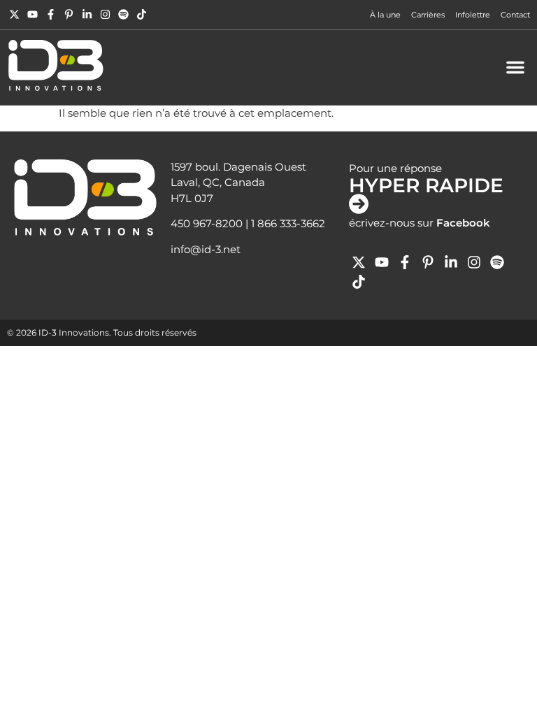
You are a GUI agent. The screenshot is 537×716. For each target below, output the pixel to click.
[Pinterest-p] (69, 14)
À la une (385, 15)
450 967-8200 (207, 223)
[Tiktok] (141, 14)
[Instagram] (105, 14)
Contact (515, 15)
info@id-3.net (206, 249)
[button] (515, 67)
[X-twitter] (14, 14)
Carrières (428, 15)
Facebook (463, 222)
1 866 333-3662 (288, 223)
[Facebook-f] (50, 14)
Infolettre (472, 15)
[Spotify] (123, 14)
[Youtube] (32, 14)
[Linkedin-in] (87, 14)
